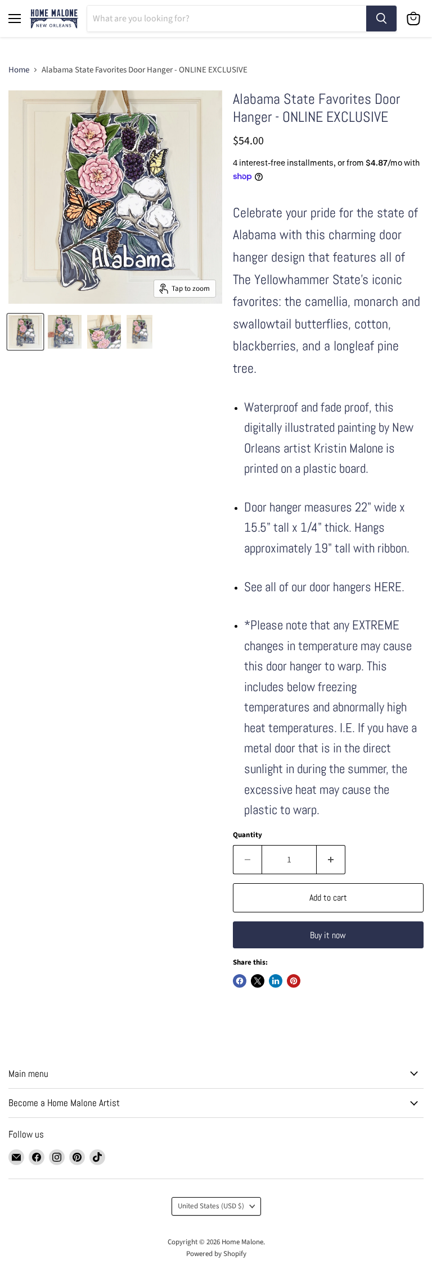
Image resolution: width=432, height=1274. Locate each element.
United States (211, 1206)
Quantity (247, 835)
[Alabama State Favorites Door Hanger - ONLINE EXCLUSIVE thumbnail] (65, 332)
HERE (388, 587)
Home (18, 70)
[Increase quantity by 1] (331, 859)
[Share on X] (257, 981)
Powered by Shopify (216, 1254)
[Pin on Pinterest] (293, 981)
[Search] (381, 18)
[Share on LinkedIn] (275, 981)
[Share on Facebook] (239, 981)
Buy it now (328, 935)
